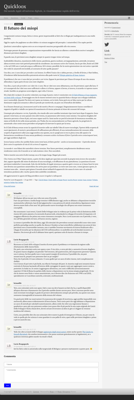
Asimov (80, 180)
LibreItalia (115, 31)
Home (6, 18)
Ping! (30, 18)
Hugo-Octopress (64, 392)
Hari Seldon (19, 182)
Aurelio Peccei (72, 180)
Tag (105, 62)
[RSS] (129, 18)
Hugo (52, 392)
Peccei (65, 180)
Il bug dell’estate (9, 186)
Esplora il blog (109, 58)
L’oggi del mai (94, 186)
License (36, 392)
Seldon (12, 182)
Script (23, 18)
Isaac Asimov (87, 180)
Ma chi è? (107, 55)
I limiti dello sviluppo (55, 180)
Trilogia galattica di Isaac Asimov (72, 75)
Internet (18, 24)
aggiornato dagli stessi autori (54, 332)
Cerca (36, 18)
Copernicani (116, 28)
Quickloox (15, 6)
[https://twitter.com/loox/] (106, 46)
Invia (7, 385)
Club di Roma (43, 180)
